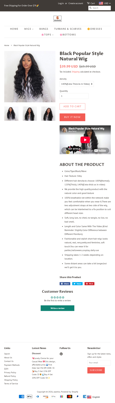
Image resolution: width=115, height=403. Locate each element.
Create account (75, 3)
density (63, 78)
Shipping (76, 71)
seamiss (57, 391)
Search (7, 353)
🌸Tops (46, 34)
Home (14, 29)
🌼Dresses (94, 29)
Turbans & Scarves (68, 29)
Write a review (58, 308)
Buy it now (72, 117)
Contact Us (8, 361)
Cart (93, 3)
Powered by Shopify (69, 391)
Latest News (39, 348)
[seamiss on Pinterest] (61, 354)
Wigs (28, 29)
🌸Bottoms (68, 34)
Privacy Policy (10, 372)
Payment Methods (12, 365)
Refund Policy (10, 376)
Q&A (6, 368)
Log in (61, 3)
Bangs (43, 29)
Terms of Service (11, 383)
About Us (8, 357)
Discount (36, 353)
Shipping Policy (11, 380)
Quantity (64, 90)
